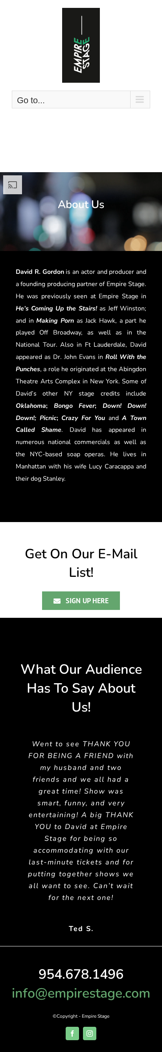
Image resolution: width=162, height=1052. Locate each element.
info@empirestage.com (81, 993)
